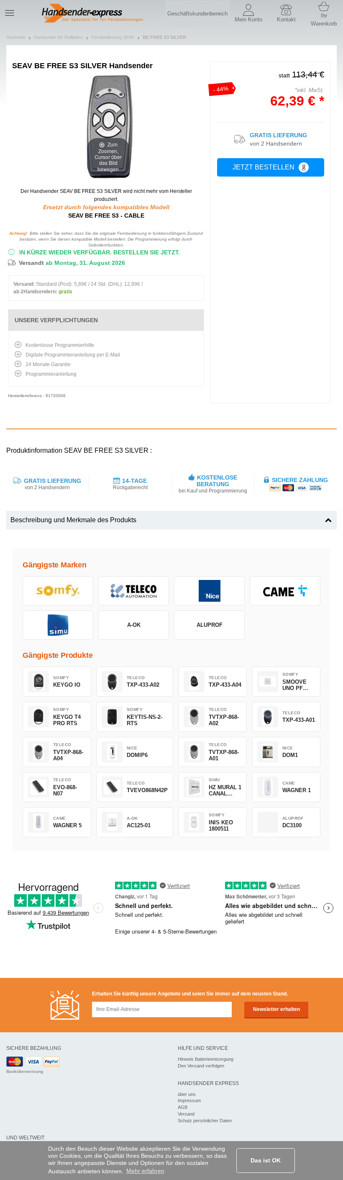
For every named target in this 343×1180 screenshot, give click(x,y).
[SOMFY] (58, 590)
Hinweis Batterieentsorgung (205, 1059)
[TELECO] (133, 590)
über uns (187, 1094)
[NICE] (209, 590)
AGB (182, 1107)
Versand (186, 1113)
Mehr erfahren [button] (145, 1170)
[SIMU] (58, 625)
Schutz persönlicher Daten (205, 1120)
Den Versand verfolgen (201, 1065)
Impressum (189, 1100)
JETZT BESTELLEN (263, 167)
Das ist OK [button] (266, 1160)
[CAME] (285, 590)
